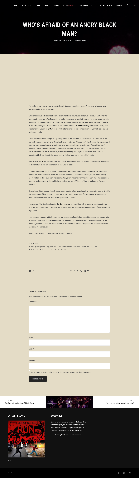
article (41, 162)
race (48, 250)
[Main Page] (69, 402)
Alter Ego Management (38, 246)
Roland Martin (55, 250)
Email (31, 349)
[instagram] (135, 5)
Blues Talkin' (82, 40)
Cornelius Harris (67, 246)
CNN (49, 129)
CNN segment (65, 204)
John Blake (85, 246)
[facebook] (122, 5)
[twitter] (128, 5)
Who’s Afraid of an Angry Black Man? (120, 402)
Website (32, 361)
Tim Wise (64, 250)
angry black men (51, 246)
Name (31, 337)
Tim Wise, (78, 126)
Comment (33, 302)
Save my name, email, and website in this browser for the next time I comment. (61, 372)
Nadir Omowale (34, 250)
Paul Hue (43, 250)
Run (10, 460)
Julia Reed (93, 246)
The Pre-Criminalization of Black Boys (19, 402)
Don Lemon (77, 246)
